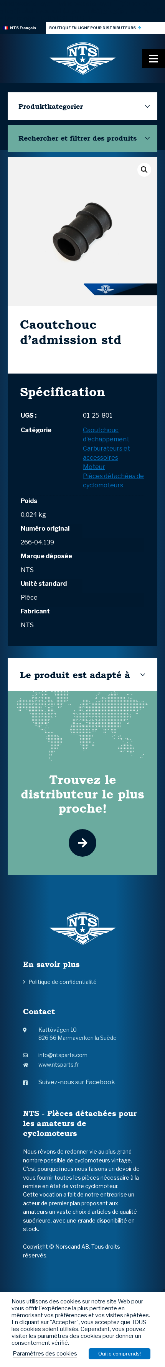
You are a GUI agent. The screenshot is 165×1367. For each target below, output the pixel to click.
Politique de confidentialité (62, 982)
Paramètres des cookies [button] (45, 1353)
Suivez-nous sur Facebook (76, 1082)
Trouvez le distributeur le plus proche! (82, 793)
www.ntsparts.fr (58, 1064)
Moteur (94, 466)
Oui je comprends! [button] (119, 1354)
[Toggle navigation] (153, 58)
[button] (144, 170)
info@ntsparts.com (62, 1055)
